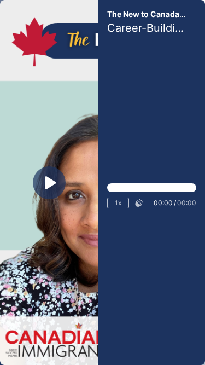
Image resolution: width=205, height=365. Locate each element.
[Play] (49, 182)
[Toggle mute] (138, 203)
